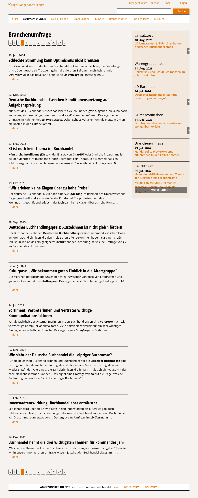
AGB (116, 487)
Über (167, 3)
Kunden (99, 19)
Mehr (14, 79)
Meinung (159, 19)
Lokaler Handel (60, 19)
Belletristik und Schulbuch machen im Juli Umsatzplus (160, 73)
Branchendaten (118, 19)
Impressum (150, 487)
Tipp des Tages (140, 19)
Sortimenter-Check (34, 19)
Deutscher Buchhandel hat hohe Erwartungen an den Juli (156, 96)
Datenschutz (131, 487)
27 (59, 43)
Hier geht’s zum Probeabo (144, 3)
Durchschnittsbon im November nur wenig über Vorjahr (159, 124)
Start (15, 19)
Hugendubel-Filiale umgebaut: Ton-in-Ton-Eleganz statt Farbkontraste (159, 176)
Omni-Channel (81, 19)
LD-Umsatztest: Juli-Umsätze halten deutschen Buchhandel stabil (158, 45)
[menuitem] (15, 19)
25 (48, 43)
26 (53, 43)
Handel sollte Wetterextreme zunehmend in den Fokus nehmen (157, 153)
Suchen (182, 11)
